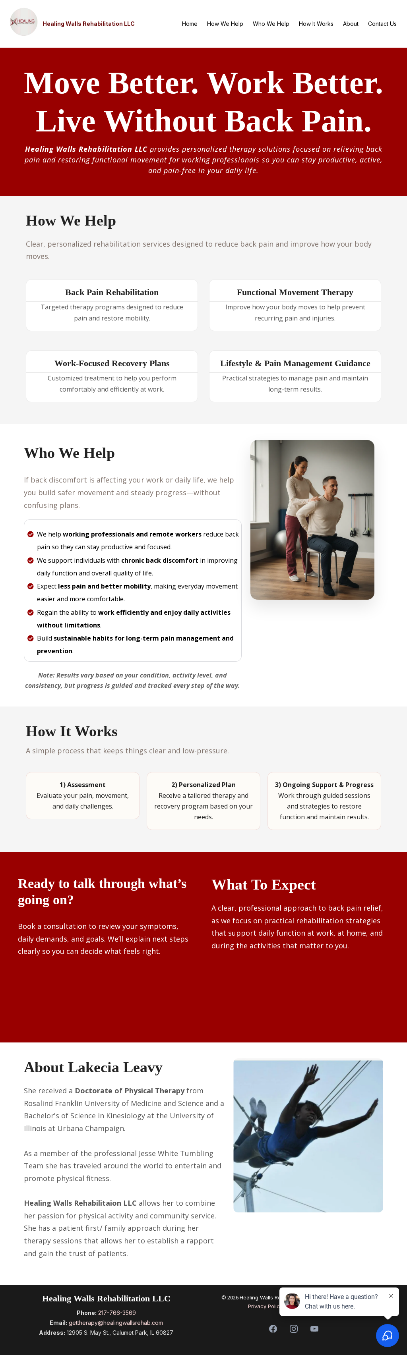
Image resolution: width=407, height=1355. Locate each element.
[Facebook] (273, 1328)
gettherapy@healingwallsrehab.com (116, 1322)
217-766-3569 (117, 1312)
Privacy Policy (267, 1306)
